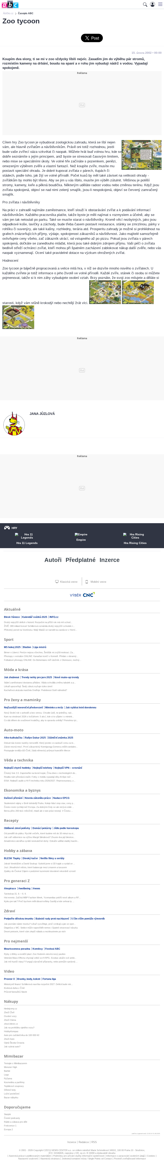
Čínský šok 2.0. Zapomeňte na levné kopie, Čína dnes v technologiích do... (40, 773)
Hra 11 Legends (27, 543)
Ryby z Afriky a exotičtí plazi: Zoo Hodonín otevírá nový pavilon (34, 954)
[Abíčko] (9, 8)
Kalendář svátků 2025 (35, 617)
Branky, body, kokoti (29, 979)
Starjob (7, 1114)
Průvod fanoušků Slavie (15, 992)
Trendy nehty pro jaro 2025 (37, 677)
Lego (6, 1075)
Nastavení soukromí (28, 1158)
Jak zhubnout (12, 677)
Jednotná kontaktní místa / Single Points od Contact (87, 1158)
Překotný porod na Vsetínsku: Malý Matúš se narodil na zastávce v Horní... (40, 630)
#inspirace (10, 888)
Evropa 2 (8, 1129)
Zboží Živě (9, 1012)
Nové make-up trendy (66, 677)
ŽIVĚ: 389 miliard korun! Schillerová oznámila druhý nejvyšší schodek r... (39, 626)
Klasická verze (68, 581)
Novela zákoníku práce (38, 798)
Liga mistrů (39, 647)
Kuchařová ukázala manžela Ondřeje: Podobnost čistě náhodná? (35, 690)
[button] (159, 4)
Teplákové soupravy (14, 1086)
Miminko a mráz (54, 707)
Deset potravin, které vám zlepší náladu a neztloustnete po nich (35, 931)
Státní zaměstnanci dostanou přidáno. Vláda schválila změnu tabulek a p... (40, 682)
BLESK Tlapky (12, 858)
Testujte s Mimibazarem (15, 1063)
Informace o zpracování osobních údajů (125, 1156)
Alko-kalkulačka (13, 737)
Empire (81, 539)
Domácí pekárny (42, 828)
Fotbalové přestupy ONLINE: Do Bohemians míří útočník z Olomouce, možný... (42, 660)
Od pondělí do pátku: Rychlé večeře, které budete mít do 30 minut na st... (39, 833)
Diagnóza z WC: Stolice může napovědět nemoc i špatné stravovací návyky (41, 927)
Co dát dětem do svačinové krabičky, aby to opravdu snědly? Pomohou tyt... (41, 720)
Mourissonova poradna (17, 948)
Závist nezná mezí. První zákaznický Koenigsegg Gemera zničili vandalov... (41, 747)
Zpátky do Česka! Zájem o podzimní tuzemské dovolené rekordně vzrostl (39, 871)
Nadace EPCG (61, 798)
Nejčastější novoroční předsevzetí (23, 707)
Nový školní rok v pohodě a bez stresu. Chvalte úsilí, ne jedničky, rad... (38, 713)
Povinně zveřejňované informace (130, 1158)
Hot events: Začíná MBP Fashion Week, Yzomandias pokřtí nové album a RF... (42, 897)
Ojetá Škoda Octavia (14, 1043)
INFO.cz (54, 617)
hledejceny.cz (10, 1008)
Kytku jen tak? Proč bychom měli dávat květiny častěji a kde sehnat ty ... (39, 901)
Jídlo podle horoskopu (66, 828)
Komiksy (38, 948)
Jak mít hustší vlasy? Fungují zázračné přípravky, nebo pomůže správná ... (41, 961)
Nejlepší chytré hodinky (17, 767)
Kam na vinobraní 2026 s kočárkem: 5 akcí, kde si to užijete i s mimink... (39, 716)
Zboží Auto (9, 1039)
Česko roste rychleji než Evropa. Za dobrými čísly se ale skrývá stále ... (39, 807)
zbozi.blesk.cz (11, 1024)
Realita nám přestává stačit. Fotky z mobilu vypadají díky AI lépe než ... (38, 777)
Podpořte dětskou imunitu (19, 918)
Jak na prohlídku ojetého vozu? (19, 1027)
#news (36, 888)
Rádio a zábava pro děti (15, 1122)
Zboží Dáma (10, 1020)
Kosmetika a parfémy (14, 1082)
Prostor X (9, 979)
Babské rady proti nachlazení (52, 918)
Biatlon (27, 647)
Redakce (84, 1142)
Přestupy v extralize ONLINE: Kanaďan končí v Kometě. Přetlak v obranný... (41, 656)
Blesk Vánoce (12, 617)
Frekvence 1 (10, 1125)
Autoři (53, 560)
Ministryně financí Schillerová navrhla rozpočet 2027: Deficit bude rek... (38, 984)
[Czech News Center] (89, 594)
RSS (94, 1142)
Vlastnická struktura (50, 1158)
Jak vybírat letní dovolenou (81, 707)
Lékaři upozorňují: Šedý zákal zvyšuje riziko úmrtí (28, 686)
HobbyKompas (11, 1031)
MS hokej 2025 (12, 647)
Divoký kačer (31, 858)
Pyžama (8, 1078)
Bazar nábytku (11, 1097)
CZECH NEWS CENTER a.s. (57, 1150)
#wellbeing (24, 888)
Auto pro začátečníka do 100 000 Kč (21, 1035)
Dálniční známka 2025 (60, 737)
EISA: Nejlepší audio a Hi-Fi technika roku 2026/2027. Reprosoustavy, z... (39, 780)
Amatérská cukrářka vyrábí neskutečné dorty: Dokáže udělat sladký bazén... (41, 841)
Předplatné (81, 560)
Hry (14, 528)
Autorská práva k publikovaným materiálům (30, 1156)
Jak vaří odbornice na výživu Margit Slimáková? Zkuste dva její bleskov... (39, 837)
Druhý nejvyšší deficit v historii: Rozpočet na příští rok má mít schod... (38, 622)
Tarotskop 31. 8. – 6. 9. (15, 894)
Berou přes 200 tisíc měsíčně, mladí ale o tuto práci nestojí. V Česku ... (38, 811)
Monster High (10, 1067)
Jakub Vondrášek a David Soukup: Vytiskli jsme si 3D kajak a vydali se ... (39, 863)
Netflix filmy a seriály (52, 858)
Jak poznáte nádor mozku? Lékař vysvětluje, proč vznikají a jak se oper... (40, 924)
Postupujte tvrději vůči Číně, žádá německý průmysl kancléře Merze (37, 750)
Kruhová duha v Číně (14, 988)
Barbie (7, 1071)
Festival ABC (52, 948)
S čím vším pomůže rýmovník (88, 918)
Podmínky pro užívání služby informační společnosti (78, 1156)
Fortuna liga (49, 979)
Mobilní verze (98, 581)
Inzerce (110, 560)
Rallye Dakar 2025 (35, 737)
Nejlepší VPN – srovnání (68, 767)
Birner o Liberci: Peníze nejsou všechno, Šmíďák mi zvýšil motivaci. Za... (39, 652)
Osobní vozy (10, 1016)
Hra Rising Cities (135, 543)
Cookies (151, 1156)
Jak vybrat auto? (12, 1046)
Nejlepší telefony (43, 767)
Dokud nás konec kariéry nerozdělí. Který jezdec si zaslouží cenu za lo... (39, 743)
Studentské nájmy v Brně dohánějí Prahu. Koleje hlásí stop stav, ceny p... (39, 803)
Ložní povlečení (11, 1093)
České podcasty (12, 1118)
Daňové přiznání (13, 798)
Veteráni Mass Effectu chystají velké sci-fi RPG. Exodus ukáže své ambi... (40, 958)
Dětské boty (10, 1090)
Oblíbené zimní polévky (17, 828)
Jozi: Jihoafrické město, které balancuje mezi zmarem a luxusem (35, 867)
